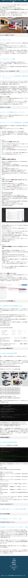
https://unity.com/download (7, 192)
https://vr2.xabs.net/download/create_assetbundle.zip (13, 254)
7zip (15, 397)
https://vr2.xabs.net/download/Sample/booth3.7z (10, 390)
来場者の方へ (14, 562)
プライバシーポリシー (14, 566)
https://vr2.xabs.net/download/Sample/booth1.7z (10, 387)
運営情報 (14, 564)
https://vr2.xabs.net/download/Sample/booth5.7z (10, 393)
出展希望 (14, 560)
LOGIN (14, 559)
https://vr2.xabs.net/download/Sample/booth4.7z (10, 392)
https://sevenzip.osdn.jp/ (5, 324)
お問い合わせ (14, 567)
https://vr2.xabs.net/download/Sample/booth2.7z (10, 389)
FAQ (14, 569)
